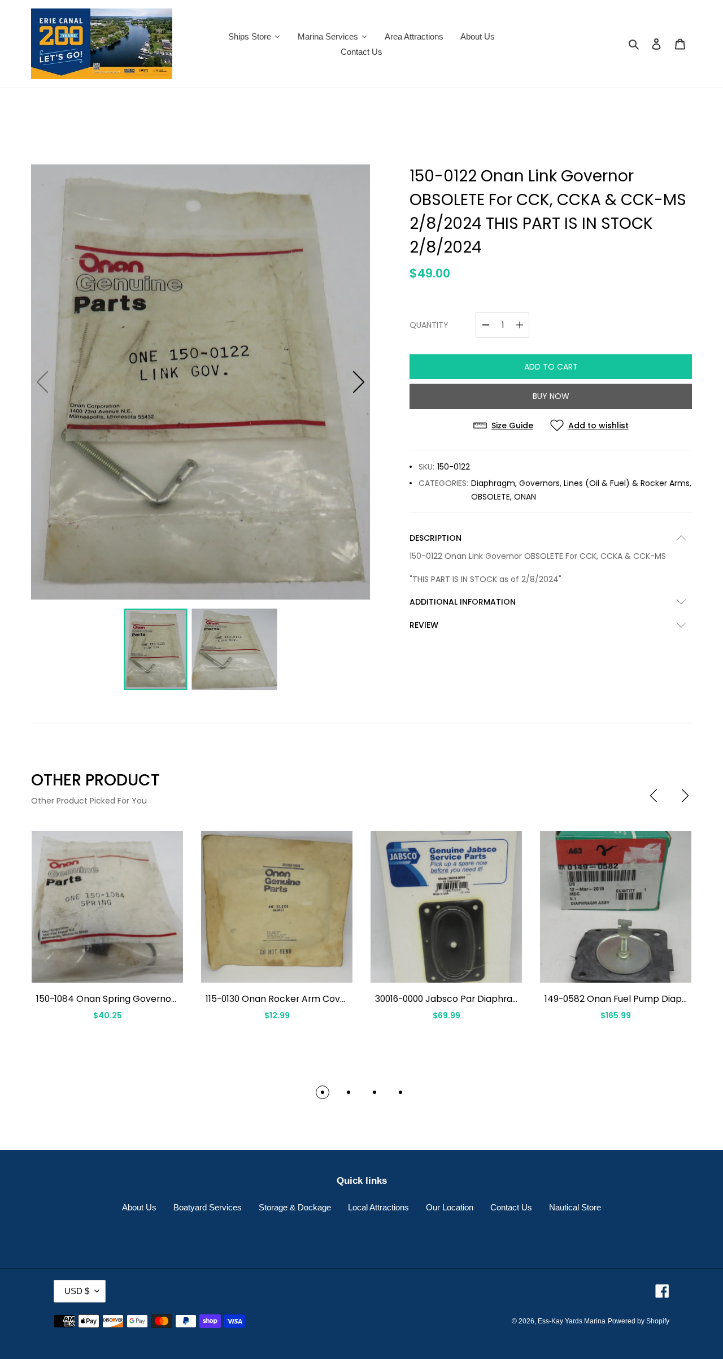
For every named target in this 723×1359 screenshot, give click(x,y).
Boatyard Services (207, 1207)
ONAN (525, 496)
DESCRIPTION (435, 538)
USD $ (76, 1291)
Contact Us (511, 1207)
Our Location (449, 1207)
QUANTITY (429, 325)
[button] (358, 382)
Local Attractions (378, 1207)
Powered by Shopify (638, 1321)
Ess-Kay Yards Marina (572, 1321)
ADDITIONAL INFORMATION (463, 601)
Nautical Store (575, 1207)
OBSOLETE (490, 496)
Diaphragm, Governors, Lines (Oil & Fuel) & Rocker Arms (580, 483)
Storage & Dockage (295, 1207)
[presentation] (653, 795)
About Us (139, 1207)
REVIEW (424, 625)
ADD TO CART (551, 366)
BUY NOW (551, 396)
